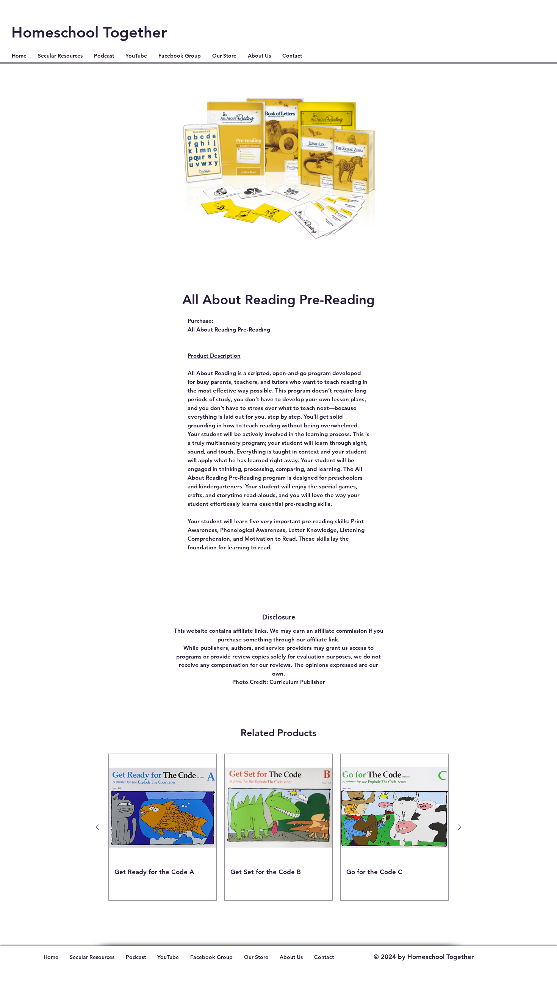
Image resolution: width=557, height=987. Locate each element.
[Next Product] (459, 827)
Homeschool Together (89, 32)
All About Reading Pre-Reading (229, 329)
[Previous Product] (97, 827)
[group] (278, 827)
